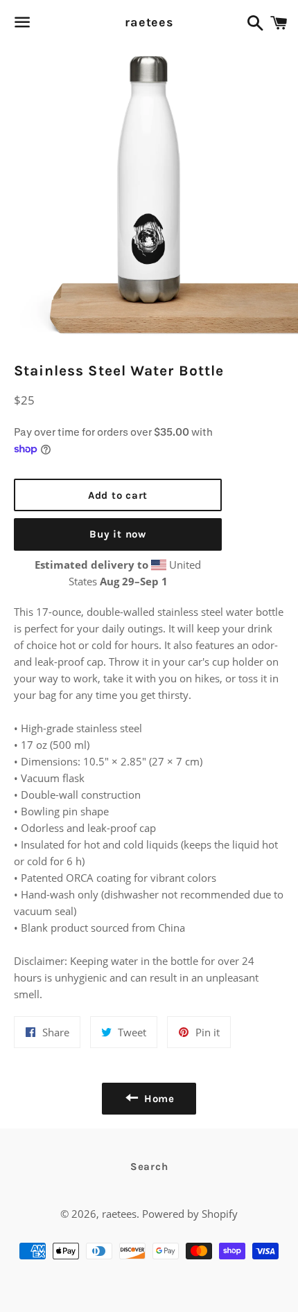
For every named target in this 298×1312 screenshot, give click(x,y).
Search (149, 1166)
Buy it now (117, 534)
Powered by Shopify (190, 1214)
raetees (149, 22)
